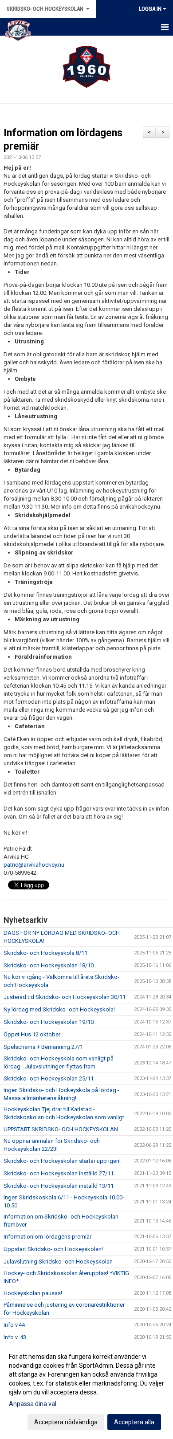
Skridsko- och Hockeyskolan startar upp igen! (62, 1161)
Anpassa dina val (32, 1403)
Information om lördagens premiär (47, 1236)
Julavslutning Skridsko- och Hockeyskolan (58, 1261)
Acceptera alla (134, 1422)
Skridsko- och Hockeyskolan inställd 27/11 (59, 1173)
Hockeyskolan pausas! (33, 1293)
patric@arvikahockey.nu (34, 864)
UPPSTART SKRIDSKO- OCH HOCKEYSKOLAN (61, 1129)
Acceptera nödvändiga (66, 1422)
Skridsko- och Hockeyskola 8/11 (45, 953)
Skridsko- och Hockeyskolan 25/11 (49, 1078)
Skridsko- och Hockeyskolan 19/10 (49, 1022)
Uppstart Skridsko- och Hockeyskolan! (53, 1249)
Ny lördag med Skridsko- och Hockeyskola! (59, 1009)
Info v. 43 (15, 1337)
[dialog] (86, 1389)
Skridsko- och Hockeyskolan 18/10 (49, 965)
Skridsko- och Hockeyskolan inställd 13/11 (59, 1185)
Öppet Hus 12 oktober (32, 1034)
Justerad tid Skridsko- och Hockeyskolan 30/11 (65, 997)
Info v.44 (14, 1324)
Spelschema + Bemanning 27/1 (43, 1047)
